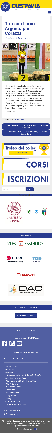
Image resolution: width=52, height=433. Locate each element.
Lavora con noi (11, 366)
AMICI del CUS (27, 375)
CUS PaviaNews (11, 384)
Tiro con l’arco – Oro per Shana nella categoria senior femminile (26, 132)
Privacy (8, 398)
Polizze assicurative (12, 392)
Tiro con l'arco (18, 119)
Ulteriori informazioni (24, 429)
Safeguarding (10, 395)
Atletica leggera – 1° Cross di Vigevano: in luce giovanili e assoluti (26, 126)
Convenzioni (10, 369)
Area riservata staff (12, 410)
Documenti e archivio (13, 386)
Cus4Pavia (39, 375)
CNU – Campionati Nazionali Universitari (20, 381)
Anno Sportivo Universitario (15, 378)
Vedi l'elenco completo (25, 315)
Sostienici (9, 372)
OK (35, 429)
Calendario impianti (12, 401)
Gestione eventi (11, 414)
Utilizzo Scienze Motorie (16, 404)
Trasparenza (10, 389)
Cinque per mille (13, 375)
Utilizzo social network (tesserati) (26, 352)
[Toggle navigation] (49, 13)
